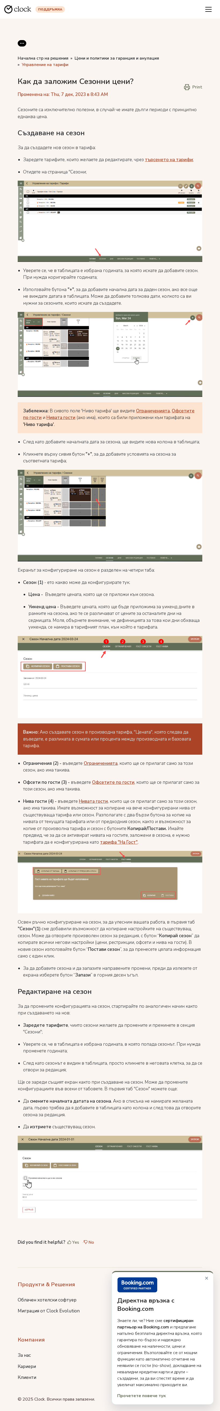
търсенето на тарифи (169, 160)
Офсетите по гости (113, 782)
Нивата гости (60, 417)
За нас (24, 1355)
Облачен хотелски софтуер (47, 1300)
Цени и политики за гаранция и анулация (117, 58)
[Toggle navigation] (208, 9)
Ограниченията (153, 411)
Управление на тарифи (45, 65)
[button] (22, 47)
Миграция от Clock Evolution (49, 1311)
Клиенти (27, 1377)
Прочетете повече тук (141, 1396)
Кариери (27, 1366)
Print (197, 87)
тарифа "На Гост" (119, 842)
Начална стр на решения (43, 58)
